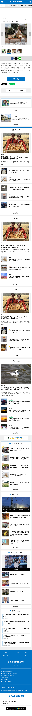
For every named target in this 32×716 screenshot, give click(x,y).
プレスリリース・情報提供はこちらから (10, 673)
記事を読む (16, 79)
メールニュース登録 (6, 681)
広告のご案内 (5, 679)
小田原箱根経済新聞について (8, 671)
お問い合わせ (5, 677)
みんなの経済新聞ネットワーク (16, 696)
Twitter (16, 665)
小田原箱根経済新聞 (16, 2)
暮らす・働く (23, 5)
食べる (8, 5)
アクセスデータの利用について (8, 675)
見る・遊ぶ (13, 5)
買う (18, 5)
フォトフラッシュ (5, 19)
